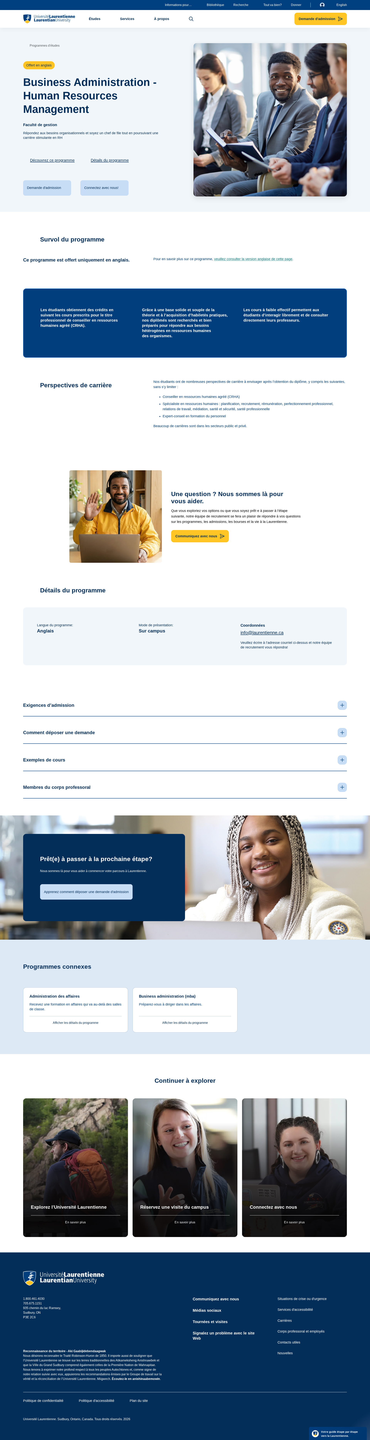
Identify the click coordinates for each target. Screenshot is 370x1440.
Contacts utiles (289, 1342)
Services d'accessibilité (295, 1310)
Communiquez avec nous (216, 1299)
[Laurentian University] (49, 19)
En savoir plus (75, 1222)
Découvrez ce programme (52, 160)
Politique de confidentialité (43, 1401)
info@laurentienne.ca (261, 632)
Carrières (285, 1321)
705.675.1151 (32, 1303)
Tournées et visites (210, 1322)
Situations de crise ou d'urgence (302, 1299)
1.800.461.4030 (34, 1298)
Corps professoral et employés (301, 1331)
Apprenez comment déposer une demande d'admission (86, 892)
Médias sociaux (207, 1310)
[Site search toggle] (191, 19)
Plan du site (139, 1401)
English (341, 5)
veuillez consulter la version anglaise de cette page (253, 259)
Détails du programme (110, 160)
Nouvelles (285, 1353)
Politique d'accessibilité (96, 1401)
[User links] (325, 5)
